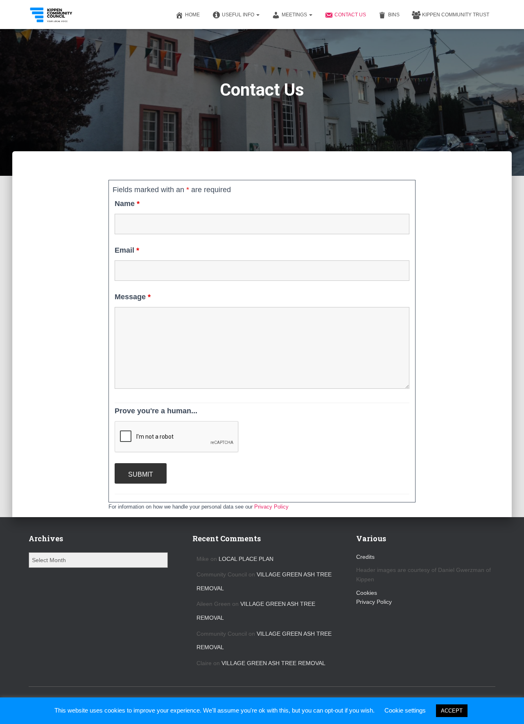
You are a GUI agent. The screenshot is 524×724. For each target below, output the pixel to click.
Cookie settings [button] (405, 710)
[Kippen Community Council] (52, 14)
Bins (394, 15)
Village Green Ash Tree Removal (273, 663)
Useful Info (238, 15)
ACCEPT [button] (452, 711)
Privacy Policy (271, 507)
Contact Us (350, 15)
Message (133, 297)
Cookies (366, 593)
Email (127, 250)
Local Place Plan (246, 559)
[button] (257, 15)
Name (127, 203)
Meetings (295, 15)
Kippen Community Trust (455, 15)
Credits (365, 557)
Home (192, 15)
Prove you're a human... (156, 411)
